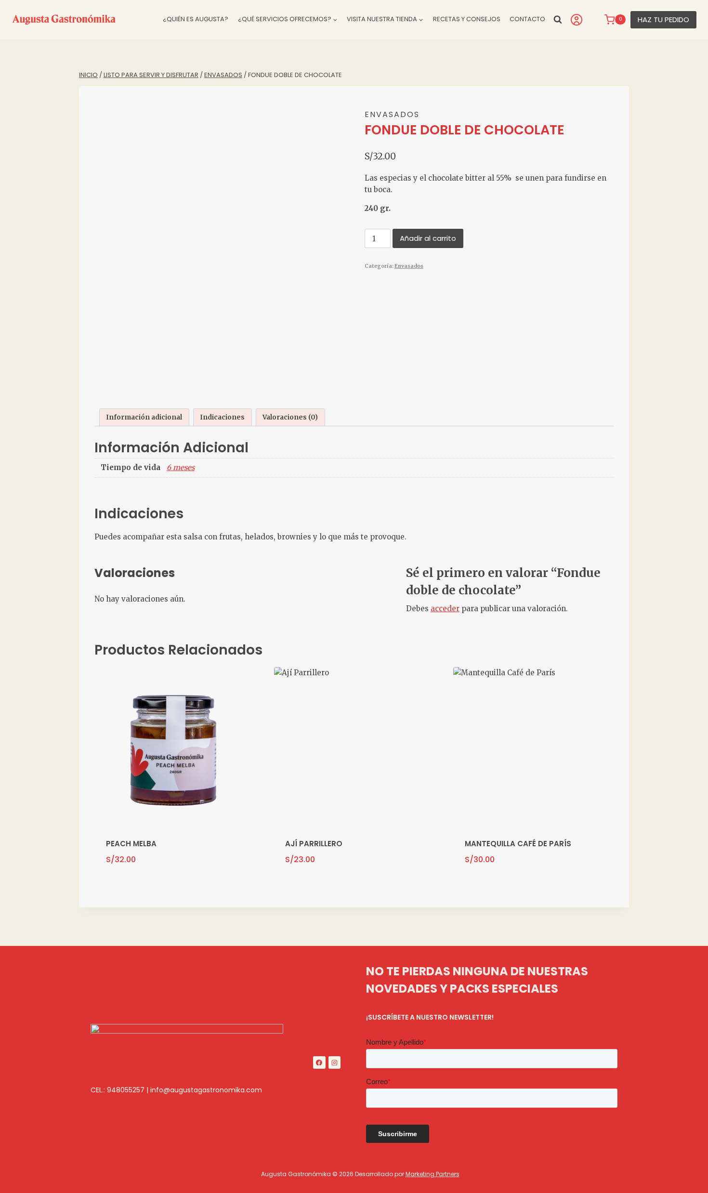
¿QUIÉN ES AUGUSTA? (195, 19)
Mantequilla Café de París (518, 844)
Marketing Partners (432, 1174)
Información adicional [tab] (144, 417)
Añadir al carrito (428, 238)
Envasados (392, 114)
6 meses (181, 467)
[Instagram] (334, 1062)
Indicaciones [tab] (222, 417)
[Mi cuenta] (576, 20)
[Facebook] (319, 1062)
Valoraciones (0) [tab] (290, 417)
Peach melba (131, 844)
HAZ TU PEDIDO (663, 19)
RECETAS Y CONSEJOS (466, 19)
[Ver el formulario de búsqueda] (558, 19)
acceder (445, 608)
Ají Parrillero (313, 844)
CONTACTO (527, 19)
